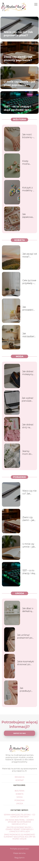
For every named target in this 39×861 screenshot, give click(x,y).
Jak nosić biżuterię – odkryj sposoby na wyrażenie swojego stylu (28, 136)
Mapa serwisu (19, 853)
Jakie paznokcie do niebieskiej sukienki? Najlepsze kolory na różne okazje (19, 837)
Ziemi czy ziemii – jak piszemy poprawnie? (18, 58)
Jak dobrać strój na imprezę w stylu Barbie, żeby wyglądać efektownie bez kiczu (28, 426)
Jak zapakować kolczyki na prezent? (28, 215)
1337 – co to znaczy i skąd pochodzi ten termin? (17, 108)
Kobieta (19, 240)
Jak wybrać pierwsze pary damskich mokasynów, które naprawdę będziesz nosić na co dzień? (28, 399)
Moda (19, 356)
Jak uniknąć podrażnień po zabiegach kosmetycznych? (26, 636)
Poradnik (19, 477)
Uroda (19, 593)
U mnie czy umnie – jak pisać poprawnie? (19, 83)
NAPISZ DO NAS (19, 733)
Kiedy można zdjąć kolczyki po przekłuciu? (28, 162)
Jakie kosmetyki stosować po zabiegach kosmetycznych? (26, 663)
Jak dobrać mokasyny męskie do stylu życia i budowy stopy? (28, 373)
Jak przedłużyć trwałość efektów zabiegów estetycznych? (27, 689)
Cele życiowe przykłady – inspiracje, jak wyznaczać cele (29, 282)
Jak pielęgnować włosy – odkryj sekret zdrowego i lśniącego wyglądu (19, 829)
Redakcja (19, 777)
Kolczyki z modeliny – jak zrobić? (28, 189)
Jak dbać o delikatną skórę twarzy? (27, 610)
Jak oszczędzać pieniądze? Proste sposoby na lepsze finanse (28, 335)
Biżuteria (19, 119)
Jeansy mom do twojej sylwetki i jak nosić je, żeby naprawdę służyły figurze (28, 452)
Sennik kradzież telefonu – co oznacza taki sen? (19, 816)
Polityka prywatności (19, 849)
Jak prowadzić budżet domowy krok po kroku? (29, 308)
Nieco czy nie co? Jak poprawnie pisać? (18, 33)
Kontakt (19, 780)
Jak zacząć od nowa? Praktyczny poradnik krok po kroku (29, 255)
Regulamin (19, 858)
